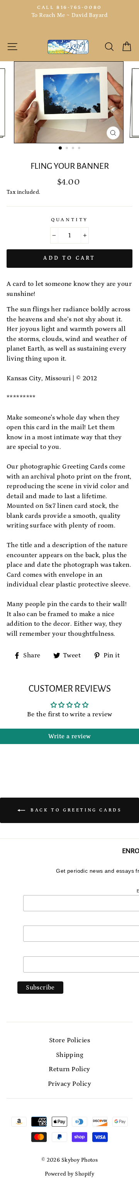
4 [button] (80, 149)
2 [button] (68, 149)
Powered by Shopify (70, 1174)
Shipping (69, 1055)
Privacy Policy (69, 1084)
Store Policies (69, 1040)
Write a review (69, 736)
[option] (69, 12)
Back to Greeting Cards (75, 810)
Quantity (69, 219)
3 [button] (74, 149)
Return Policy (69, 1069)
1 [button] (61, 148)
